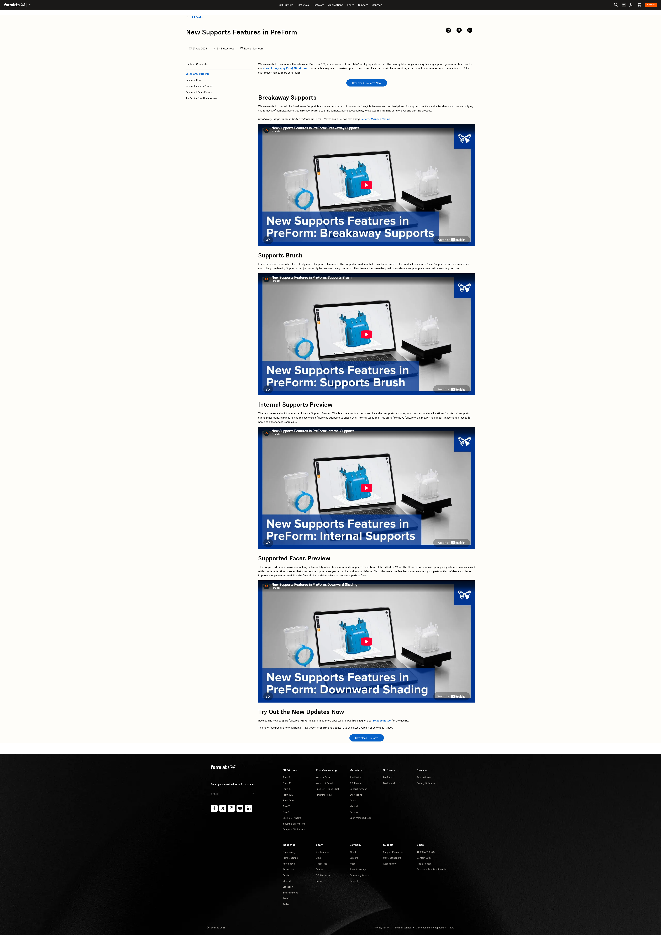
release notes (382, 720)
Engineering (356, 794)
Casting (354, 812)
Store (651, 5)
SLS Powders (357, 783)
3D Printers (286, 5)
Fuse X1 (286, 806)
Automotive (289, 863)
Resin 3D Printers (292, 817)
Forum (319, 881)
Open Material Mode (360, 817)
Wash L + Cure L (325, 783)
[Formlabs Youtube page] (240, 808)
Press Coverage (358, 869)
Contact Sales (424, 857)
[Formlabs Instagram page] (231, 808)
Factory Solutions (426, 783)
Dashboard (389, 783)
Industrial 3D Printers (294, 823)
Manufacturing (290, 857)
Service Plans (424, 777)
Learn (350, 5)
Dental (353, 800)
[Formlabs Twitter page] (222, 808)
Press (352, 863)
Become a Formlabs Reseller (432, 869)
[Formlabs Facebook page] (214, 808)
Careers (354, 857)
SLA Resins (355, 777)
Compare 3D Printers (294, 829)
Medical (354, 806)
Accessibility (389, 863)
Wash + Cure (323, 777)
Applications (335, 5)
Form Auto (288, 800)
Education (288, 886)
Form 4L (287, 788)
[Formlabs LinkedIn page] (248, 808)
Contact (377, 5)
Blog (318, 857)
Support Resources (393, 852)
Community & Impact (361, 875)
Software (318, 5)
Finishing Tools (324, 794)
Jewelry (287, 898)
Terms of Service (402, 927)
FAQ (452, 927)
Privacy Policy (382, 927)
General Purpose (358, 788)
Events (319, 869)
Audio (286, 904)
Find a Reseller (424, 863)
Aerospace (288, 869)
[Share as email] (469, 30)
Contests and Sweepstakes (431, 927)
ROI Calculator (323, 875)
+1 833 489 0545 (426, 852)
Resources (321, 863)
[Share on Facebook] (448, 30)
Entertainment (290, 892)
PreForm (387, 777)
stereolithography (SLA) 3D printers (285, 68)
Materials (303, 5)
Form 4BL (288, 794)
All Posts (197, 17)
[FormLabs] (14, 4)
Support (363, 5)
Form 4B (287, 783)
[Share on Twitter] (459, 30)
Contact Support (392, 857)
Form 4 (286, 777)
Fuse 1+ (286, 812)
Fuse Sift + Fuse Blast (327, 788)
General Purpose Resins (375, 119)
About (353, 852)
